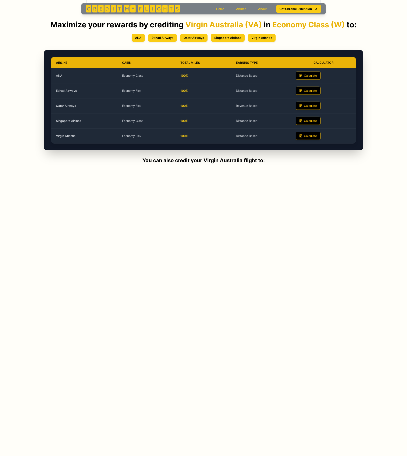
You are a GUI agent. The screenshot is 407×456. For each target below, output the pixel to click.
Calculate (310, 75)
